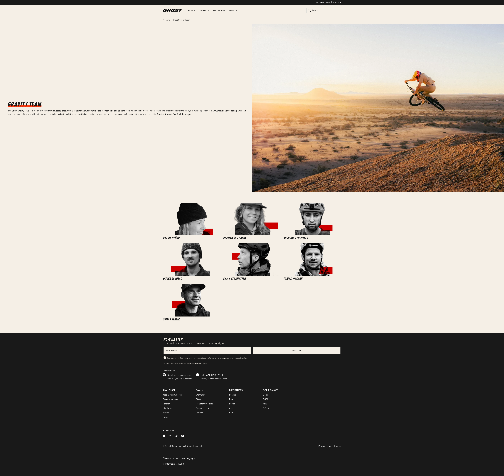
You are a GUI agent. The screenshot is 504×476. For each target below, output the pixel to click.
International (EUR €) (329, 2)
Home (167, 19)
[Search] (309, 10)
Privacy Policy (324, 445)
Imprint (337, 445)
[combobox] (323, 10)
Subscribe (296, 350)
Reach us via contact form (179, 374)
